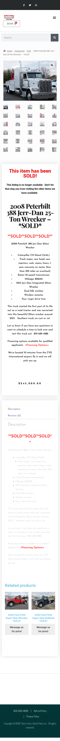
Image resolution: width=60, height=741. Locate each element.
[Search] (54, 38)
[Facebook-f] (24, 5)
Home (9, 51)
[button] (54, 17)
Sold (29, 51)
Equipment (19, 51)
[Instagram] (36, 5)
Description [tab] (14, 409)
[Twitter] (30, 5)
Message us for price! (16, 629)
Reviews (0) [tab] (14, 415)
